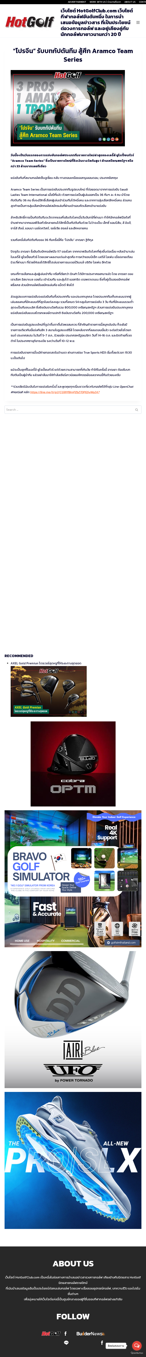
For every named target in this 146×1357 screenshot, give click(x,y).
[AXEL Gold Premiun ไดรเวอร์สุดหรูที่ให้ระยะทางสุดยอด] (76, 691)
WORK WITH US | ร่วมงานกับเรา (105, 2)
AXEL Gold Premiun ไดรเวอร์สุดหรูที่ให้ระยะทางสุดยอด (46, 663)
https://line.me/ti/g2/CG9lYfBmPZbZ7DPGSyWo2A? (64, 392)
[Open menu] (137, 22)
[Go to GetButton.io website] (137, 1353)
